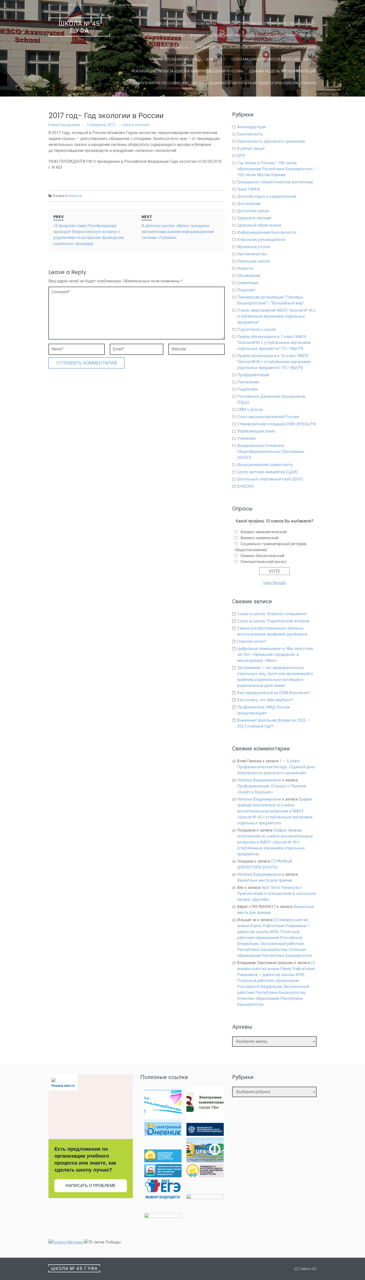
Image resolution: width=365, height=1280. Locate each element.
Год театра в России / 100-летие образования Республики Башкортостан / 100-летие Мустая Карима (276, 169)
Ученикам (246, 438)
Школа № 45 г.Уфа (79, 27)
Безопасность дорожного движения (271, 141)
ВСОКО (310, 59)
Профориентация (253, 374)
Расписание (248, 382)
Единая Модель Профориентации (283, 71)
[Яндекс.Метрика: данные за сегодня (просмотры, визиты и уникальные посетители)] (65, 1242)
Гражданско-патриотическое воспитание (275, 182)
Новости (206, 47)
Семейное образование (294, 47)
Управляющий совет (256, 431)
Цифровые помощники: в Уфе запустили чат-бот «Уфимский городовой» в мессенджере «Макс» (275, 654)
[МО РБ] (163, 1161)
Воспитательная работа (173, 59)
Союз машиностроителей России (265, 59)
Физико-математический (263, 532)
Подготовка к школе (256, 329)
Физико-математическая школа (222, 35)
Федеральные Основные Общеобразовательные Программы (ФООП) (270, 451)
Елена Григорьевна (64, 125)
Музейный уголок (253, 246)
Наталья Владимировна (259, 780)
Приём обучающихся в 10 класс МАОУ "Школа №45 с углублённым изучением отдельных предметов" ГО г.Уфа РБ (274, 361)
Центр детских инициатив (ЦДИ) (267, 472)
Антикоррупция (251, 127)
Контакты (206, 23)
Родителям (247, 389)
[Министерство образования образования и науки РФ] (205, 1134)
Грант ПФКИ (248, 189)
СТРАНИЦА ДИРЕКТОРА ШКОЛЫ (156, 35)
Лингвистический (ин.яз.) (263, 561)
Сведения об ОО (171, 23)
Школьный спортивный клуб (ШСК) (270, 479)
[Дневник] (163, 1134)
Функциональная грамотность (265, 464)
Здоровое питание (254, 218)
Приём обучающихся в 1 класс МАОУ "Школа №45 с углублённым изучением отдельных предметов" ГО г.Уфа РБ (274, 342)
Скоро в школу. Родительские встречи (273, 621)
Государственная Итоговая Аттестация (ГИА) (266, 23)
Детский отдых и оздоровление (266, 196)
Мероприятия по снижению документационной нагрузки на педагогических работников (225, 83)
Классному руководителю (261, 239)
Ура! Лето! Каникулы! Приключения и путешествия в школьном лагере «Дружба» (276, 893)
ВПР (241, 155)
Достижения (248, 203)
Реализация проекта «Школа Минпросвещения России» (188, 71)
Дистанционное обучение (290, 35)
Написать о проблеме (91, 1185)
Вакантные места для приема (264, 880)
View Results (274, 582)
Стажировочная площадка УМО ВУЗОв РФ (276, 424)
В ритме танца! (251, 148)
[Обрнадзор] (205, 1176)
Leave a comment (136, 125)
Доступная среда (253, 210)
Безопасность (174, 47)
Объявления (248, 275)
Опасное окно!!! (251, 641)
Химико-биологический (262, 555)
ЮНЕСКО (214, 59)
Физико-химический (259, 538)
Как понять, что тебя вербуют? (265, 700)
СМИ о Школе (250, 409)
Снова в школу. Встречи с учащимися (271, 613)
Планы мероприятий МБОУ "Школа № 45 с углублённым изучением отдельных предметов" (276, 316)
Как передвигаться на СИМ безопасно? (273, 692)
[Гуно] (163, 1176)
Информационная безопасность (266, 232)
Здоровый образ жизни (259, 225)
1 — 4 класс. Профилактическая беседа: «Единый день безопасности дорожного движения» (276, 767)
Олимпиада (247, 282)
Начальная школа (253, 261)
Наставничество (252, 254)
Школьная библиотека (243, 47)
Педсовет (246, 290)
